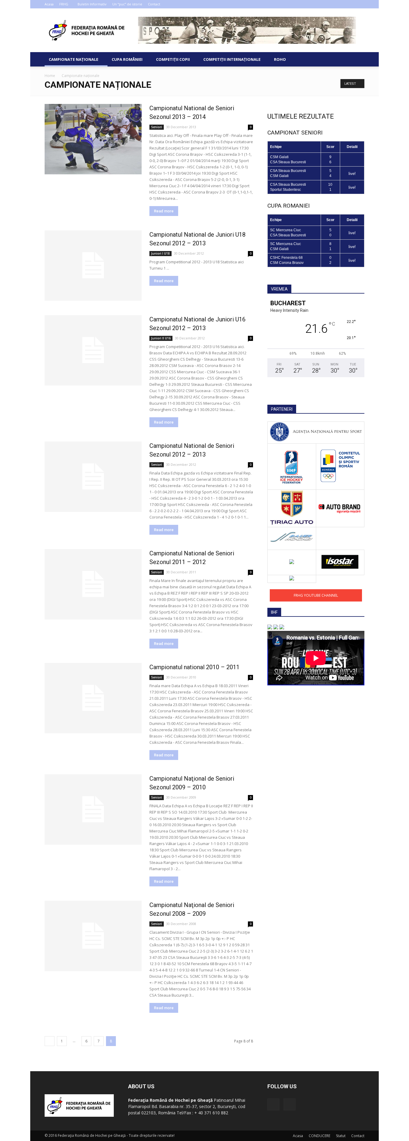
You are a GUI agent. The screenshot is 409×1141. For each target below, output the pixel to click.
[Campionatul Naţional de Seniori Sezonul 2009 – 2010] (93, 809)
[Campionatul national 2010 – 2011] (93, 698)
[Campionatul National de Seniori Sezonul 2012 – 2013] (93, 477)
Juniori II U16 (161, 338)
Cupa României (127, 59)
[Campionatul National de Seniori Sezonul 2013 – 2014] (93, 139)
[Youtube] (359, 4)
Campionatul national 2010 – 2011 (194, 667)
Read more (164, 211)
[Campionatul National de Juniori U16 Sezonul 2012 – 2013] (93, 350)
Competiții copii (173, 59)
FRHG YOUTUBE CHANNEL (316, 595)
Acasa (49, 4)
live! (352, 173)
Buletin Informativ (92, 4)
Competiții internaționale (231, 59)
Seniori (156, 127)
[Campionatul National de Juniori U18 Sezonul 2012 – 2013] (93, 265)
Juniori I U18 (160, 253)
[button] (357, 59)
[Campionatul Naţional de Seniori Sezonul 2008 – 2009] (93, 936)
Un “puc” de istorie (127, 4)
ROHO (280, 59)
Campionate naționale (73, 59)
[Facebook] (350, 4)
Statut (341, 1135)
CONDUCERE (319, 1135)
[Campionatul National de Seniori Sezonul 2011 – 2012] (93, 584)
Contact (154, 4)
